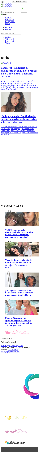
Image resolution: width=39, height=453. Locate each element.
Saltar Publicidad (19, 1)
